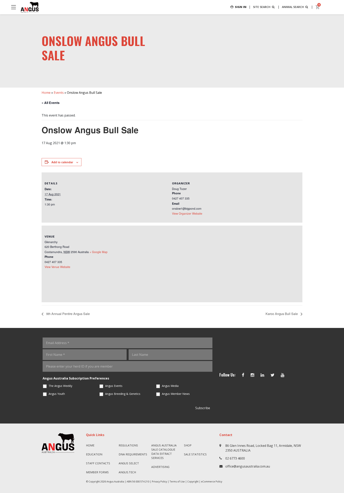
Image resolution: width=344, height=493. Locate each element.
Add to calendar (62, 162)
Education (94, 454)
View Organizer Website (187, 213)
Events (59, 92)
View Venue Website (57, 267)
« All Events (51, 102)
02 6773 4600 (235, 458)
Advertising (160, 467)
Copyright (192, 481)
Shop (188, 445)
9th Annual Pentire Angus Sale (67, 313)
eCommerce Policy (211, 481)
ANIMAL (293, 7)
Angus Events (113, 386)
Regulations (128, 445)
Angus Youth (57, 394)
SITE (261, 7)
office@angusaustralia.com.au (247, 466)
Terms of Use (177, 481)
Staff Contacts (98, 463)
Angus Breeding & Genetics (122, 394)
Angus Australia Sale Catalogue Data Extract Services (164, 451)
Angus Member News (176, 394)
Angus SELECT (129, 463)
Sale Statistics (195, 454)
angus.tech (127, 472)
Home (46, 92)
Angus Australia (115, 481)
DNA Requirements (133, 454)
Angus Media (170, 386)
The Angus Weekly (60, 386)
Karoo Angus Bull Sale (282, 313)
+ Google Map (99, 252)
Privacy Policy (159, 481)
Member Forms (97, 472)
